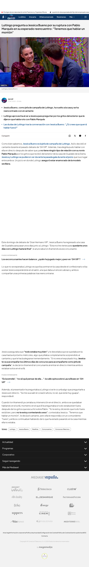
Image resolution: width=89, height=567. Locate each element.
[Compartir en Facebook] (85, 136)
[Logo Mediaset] (44, 478)
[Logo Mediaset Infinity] (17, 489)
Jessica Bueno (24, 429)
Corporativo (8, 454)
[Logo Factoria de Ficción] (72, 497)
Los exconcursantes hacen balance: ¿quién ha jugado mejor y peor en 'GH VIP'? (41, 259)
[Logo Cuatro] (71, 489)
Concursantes (47, 429)
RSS (84, 533)
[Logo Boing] (17, 505)
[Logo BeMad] (71, 505)
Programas (7, 448)
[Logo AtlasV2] (17, 521)
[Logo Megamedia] (45, 547)
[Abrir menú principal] (85, 17)
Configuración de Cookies (49, 533)
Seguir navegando (11, 461)
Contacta (44, 536)
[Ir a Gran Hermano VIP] (11, 17)
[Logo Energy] (44, 505)
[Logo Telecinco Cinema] (44, 513)
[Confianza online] (44, 558)
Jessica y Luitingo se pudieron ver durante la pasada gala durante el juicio (37, 157)
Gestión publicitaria (76, 533)
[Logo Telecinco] (44, 489)
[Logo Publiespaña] (44, 521)
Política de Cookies (64, 533)
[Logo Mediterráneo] (72, 521)
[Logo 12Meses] (72, 513)
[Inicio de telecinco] (3, 17)
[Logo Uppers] (17, 513)
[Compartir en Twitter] (75, 136)
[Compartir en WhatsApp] (70, 136)
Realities (35, 429)
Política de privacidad (33, 533)
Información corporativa (18, 533)
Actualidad (7, 442)
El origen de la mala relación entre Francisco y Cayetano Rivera (25, 12)
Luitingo (12, 429)
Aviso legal (6, 533)
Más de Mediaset (10, 467)
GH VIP (10, 99)
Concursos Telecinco (62, 429)
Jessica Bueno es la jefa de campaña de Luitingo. (47, 143)
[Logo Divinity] (17, 497)
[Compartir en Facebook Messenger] (80, 136)
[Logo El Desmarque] (44, 497)
